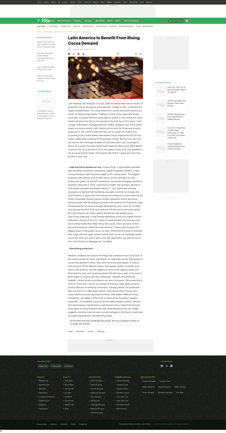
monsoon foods (64, 21)
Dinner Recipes (97, 381)
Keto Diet (42, 389)
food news (85, 321)
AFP (69, 49)
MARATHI (149, 2)
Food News (53, 26)
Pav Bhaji (180, 393)
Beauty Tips (69, 405)
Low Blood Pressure (46, 397)
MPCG (142, 2)
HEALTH (95, 2)
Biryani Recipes (164, 387)
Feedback (63, 424)
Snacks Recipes (97, 413)
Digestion (42, 405)
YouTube (86, 324)
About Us (53, 424)
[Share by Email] (136, 54)
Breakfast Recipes (165, 393)
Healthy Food (44, 401)
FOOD (80, 2)
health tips (95, 321)
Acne (67, 409)
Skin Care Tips (122, 397)
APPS (125, 2)
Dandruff (68, 397)
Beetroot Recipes (97, 409)
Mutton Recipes (148, 387)
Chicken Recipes (148, 381)
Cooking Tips (56, 366)
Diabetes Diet (44, 385)
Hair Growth (69, 389)
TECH (102, 2)
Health (117, 21)
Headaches (43, 409)
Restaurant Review (126, 26)
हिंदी (59, 2)
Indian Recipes (148, 377)
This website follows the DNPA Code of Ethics (135, 424)
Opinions (76, 26)
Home (39, 32)
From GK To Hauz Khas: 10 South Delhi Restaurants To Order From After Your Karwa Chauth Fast (176, 133)
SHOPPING (117, 2)
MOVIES (65, 2)
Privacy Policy (42, 424)
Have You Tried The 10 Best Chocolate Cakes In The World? (176, 89)
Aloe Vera (68, 381)
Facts (138, 26)
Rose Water (69, 385)
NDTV (40, 2)
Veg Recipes (95, 377)
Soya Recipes (96, 397)
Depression (43, 393)
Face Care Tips (123, 401)
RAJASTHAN (133, 2)
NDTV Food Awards (131, 21)
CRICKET (73, 2)
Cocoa (90, 331)
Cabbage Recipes (98, 405)
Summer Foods (122, 385)
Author (73, 424)
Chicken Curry (165, 381)
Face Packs (69, 401)
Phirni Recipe (122, 409)
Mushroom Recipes (98, 393)
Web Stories (99, 21)
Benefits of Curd (123, 393)
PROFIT (53, 2)
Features (77, 21)
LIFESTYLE (87, 2)
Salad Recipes (96, 385)
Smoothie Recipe (123, 405)
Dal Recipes (95, 401)
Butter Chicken (180, 387)
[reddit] (83, 54)
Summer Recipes (123, 381)
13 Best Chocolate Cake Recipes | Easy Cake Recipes (176, 103)
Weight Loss (43, 366)
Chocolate (80, 331)
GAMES (109, 2)
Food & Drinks (101, 26)
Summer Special (123, 377)
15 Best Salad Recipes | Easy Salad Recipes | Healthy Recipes (176, 116)
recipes (107, 321)
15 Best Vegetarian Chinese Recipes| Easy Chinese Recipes (176, 146)
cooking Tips (65, 26)
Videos (109, 21)
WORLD (46, 2)
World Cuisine (88, 26)
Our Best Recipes (163, 82)
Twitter (75, 324)
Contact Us (83, 424)
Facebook (124, 321)
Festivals (112, 26)
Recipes (88, 21)
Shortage (101, 331)
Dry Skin (68, 393)
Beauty (67, 377)
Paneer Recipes (97, 389)
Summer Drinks (122, 389)
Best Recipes (148, 26)
